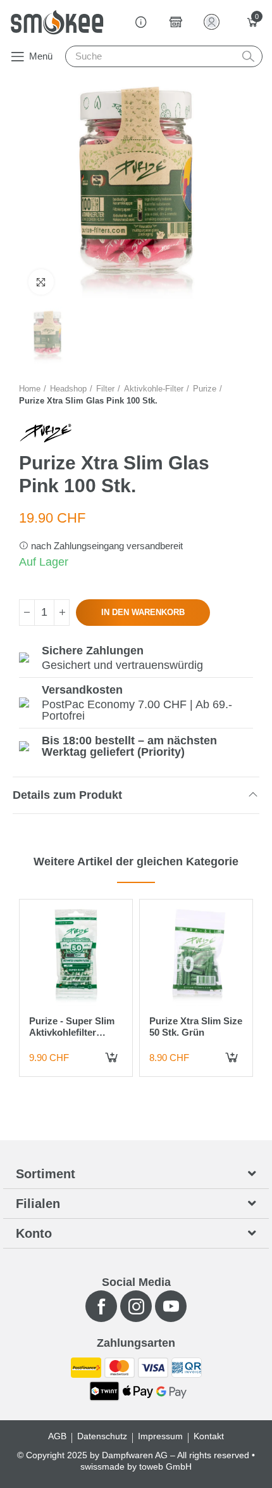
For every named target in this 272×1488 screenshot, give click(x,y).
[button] (31, 56)
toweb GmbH (165, 1466)
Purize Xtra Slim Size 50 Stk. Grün (195, 1026)
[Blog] (141, 22)
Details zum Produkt (67, 795)
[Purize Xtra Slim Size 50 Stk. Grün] (196, 956)
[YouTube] (171, 1306)
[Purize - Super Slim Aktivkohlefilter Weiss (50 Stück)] (76, 956)
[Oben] (62, 612)
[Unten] (27, 612)
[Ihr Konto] (214, 22)
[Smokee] (56, 22)
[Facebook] (101, 1306)
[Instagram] (136, 1306)
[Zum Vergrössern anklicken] (41, 282)
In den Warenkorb (143, 612)
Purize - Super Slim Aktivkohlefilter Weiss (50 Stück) (71, 1032)
